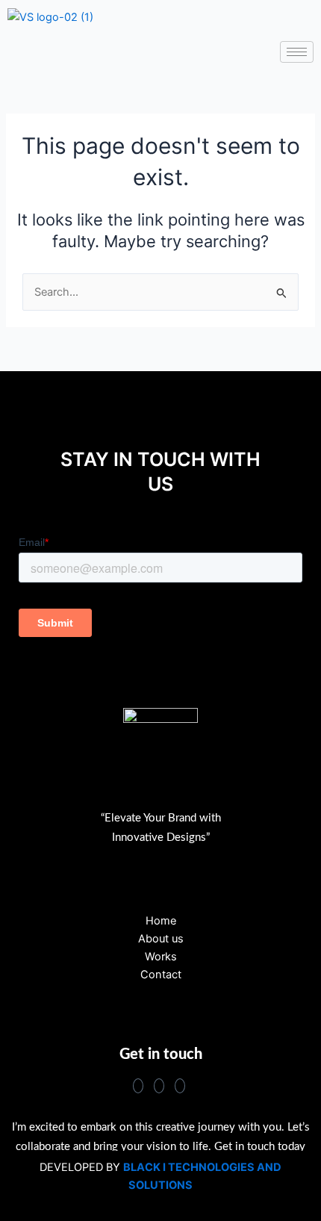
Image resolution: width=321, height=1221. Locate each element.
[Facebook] (138, 1085)
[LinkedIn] (180, 1085)
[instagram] (159, 1085)
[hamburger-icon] (297, 52)
